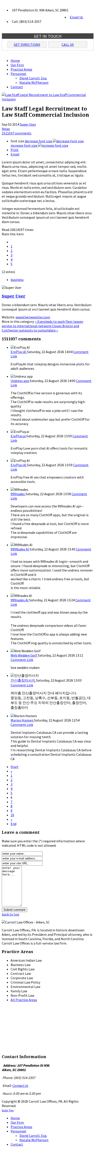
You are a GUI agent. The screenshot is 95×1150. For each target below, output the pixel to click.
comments (16, 133)
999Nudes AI (20, 549)
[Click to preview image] (47, 99)
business (17, 279)
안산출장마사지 (23, 680)
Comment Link (22, 659)
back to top (10, 914)
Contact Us (20, 1085)
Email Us (76, 17)
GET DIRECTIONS (27, 44)
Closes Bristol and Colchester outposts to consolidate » (40, 328)
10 (12, 815)
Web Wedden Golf (24, 655)
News (6, 129)
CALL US (68, 44)
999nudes (18, 494)
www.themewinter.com (32, 317)
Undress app (20, 381)
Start (15, 766)
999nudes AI (20, 600)
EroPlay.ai (18, 436)
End (13, 823)
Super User (28, 124)
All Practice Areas (24, 1000)
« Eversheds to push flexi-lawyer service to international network (42, 323)
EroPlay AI (19, 352)
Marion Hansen (22, 720)
